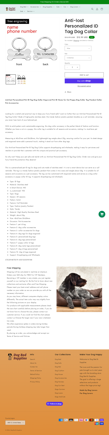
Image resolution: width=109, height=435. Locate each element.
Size (66, 54)
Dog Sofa (58, 363)
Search (32, 359)
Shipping (76, 40)
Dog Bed (58, 359)
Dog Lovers (59, 393)
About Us (33, 363)
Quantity (67, 63)
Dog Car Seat (59, 385)
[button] (24, 7)
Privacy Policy (35, 382)
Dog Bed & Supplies (16, 430)
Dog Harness (59, 382)
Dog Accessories (61, 378)
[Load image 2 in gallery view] (22, 79)
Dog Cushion (59, 371)
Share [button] (69, 92)
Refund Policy (35, 374)
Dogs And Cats (60, 397)
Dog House (59, 374)
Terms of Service (36, 371)
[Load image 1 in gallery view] (11, 79)
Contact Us (34, 367)
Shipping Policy (35, 378)
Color (66, 44)
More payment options (84, 86)
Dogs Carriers (60, 389)
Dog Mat (58, 367)
